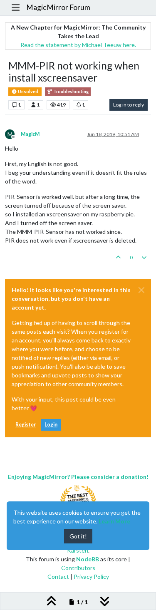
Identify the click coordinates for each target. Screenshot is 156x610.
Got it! (78, 536)
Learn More (114, 521)
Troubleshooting (70, 91)
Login (51, 425)
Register (25, 425)
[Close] (141, 290)
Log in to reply (128, 105)
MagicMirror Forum (58, 7)
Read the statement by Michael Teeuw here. (78, 44)
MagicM (30, 134)
